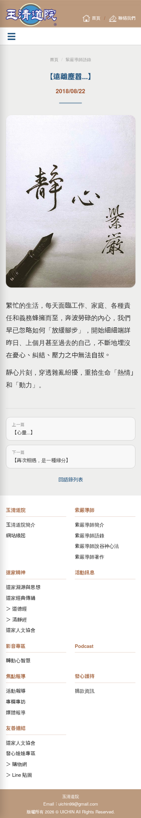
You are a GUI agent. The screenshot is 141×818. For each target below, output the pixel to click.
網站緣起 (16, 535)
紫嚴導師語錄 (78, 59)
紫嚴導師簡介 (89, 524)
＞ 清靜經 (16, 619)
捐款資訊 (84, 690)
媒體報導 (16, 712)
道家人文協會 (20, 629)
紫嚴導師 (84, 509)
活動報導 (16, 690)
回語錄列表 (70, 479)
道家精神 (16, 572)
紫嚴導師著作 (89, 556)
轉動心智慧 (18, 660)
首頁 (54, 59)
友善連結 (16, 728)
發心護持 (84, 676)
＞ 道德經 (16, 608)
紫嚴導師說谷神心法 (97, 545)
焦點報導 (16, 676)
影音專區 (16, 646)
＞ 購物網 (16, 763)
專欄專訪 (16, 701)
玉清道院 (16, 509)
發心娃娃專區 (20, 753)
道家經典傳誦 (20, 597)
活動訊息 (84, 572)
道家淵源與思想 (23, 586)
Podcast (84, 646)
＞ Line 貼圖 (19, 774)
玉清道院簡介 (20, 524)
